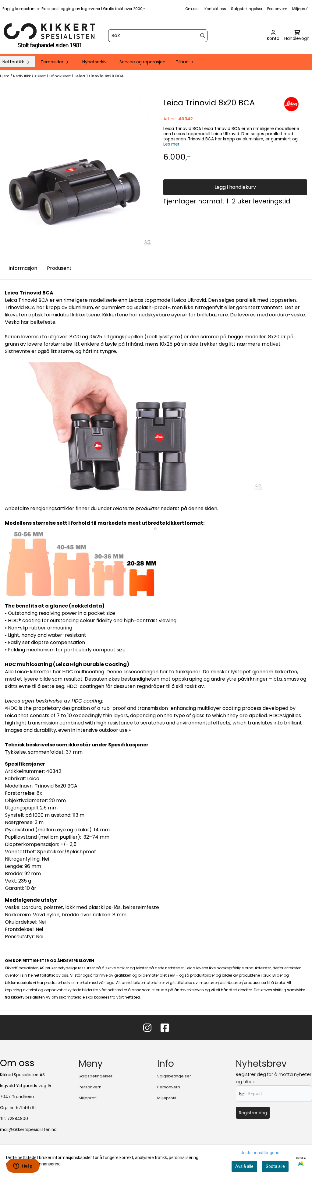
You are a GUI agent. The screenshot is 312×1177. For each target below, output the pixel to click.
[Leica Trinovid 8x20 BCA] (77, 171)
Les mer (171, 144)
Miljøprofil (301, 8)
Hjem (5, 76)
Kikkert (40, 76)
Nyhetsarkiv (94, 62)
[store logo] (49, 35)
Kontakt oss (215, 8)
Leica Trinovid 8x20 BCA (99, 76)
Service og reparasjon (142, 62)
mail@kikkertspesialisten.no (28, 1130)
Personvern (277, 8)
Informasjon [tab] (23, 268)
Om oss (192, 8)
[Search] (202, 35)
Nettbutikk (22, 76)
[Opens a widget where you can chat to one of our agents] (23, 1166)
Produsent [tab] (59, 268)
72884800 (17, 1119)
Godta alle (275, 1166)
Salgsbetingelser (246, 8)
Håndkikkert (60, 76)
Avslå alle (244, 1166)
